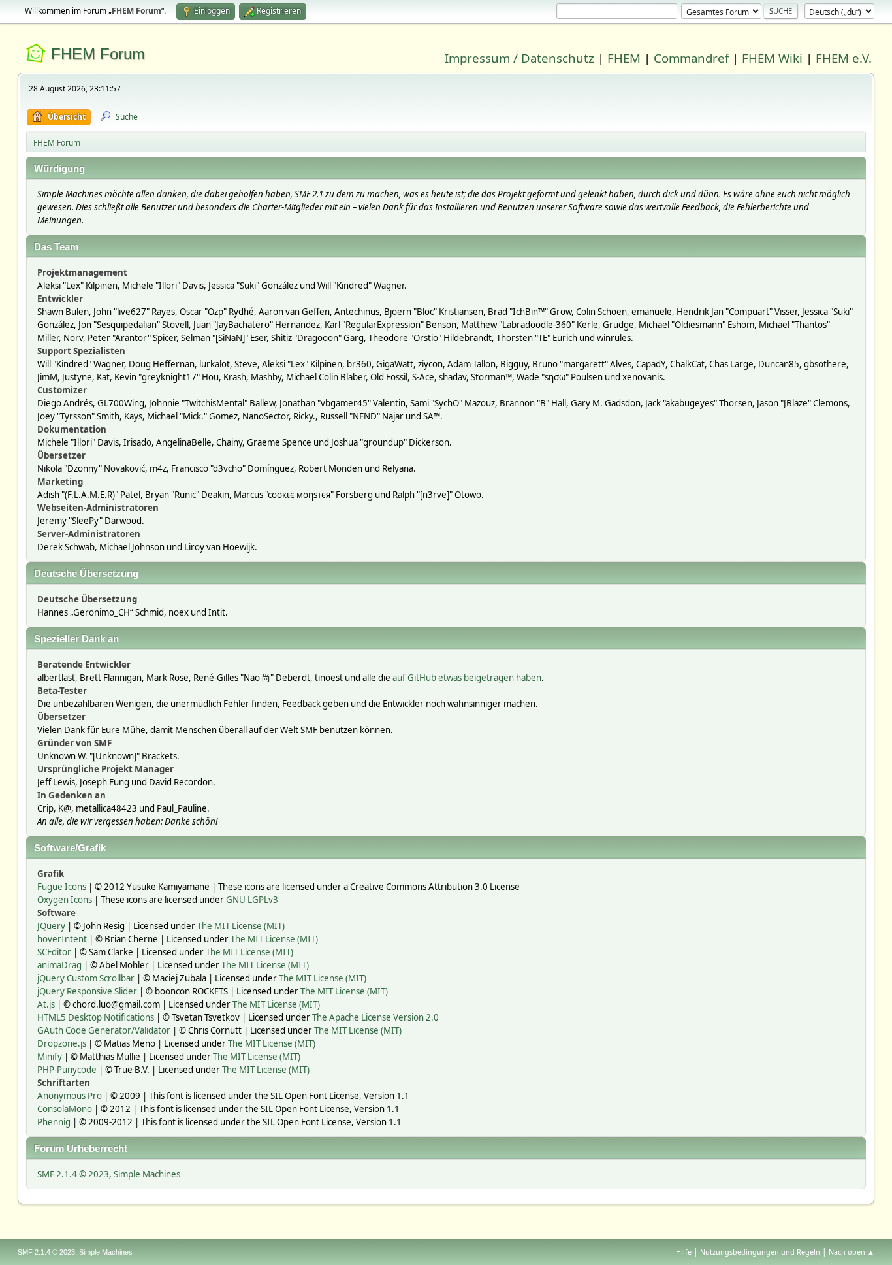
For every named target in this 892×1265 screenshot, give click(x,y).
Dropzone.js (61, 1043)
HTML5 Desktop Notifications (95, 1017)
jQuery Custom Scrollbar (86, 978)
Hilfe (684, 1252)
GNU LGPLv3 (252, 900)
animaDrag (59, 965)
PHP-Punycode (67, 1070)
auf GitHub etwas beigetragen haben (466, 677)
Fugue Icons (61, 887)
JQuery (51, 926)
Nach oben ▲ (851, 1252)
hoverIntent (62, 939)
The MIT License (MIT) (241, 926)
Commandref (691, 58)
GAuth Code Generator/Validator (103, 1030)
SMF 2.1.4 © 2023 (73, 1174)
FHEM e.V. (844, 58)
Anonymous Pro (69, 1096)
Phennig (54, 1122)
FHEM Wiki (772, 58)
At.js (46, 1004)
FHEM (624, 58)
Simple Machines (147, 1174)
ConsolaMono (64, 1109)
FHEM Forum (98, 54)
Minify (49, 1056)
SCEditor (54, 952)
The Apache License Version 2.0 (375, 1017)
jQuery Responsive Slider (87, 991)
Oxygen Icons (64, 900)
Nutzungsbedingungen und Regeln (760, 1252)
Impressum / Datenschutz (519, 58)
